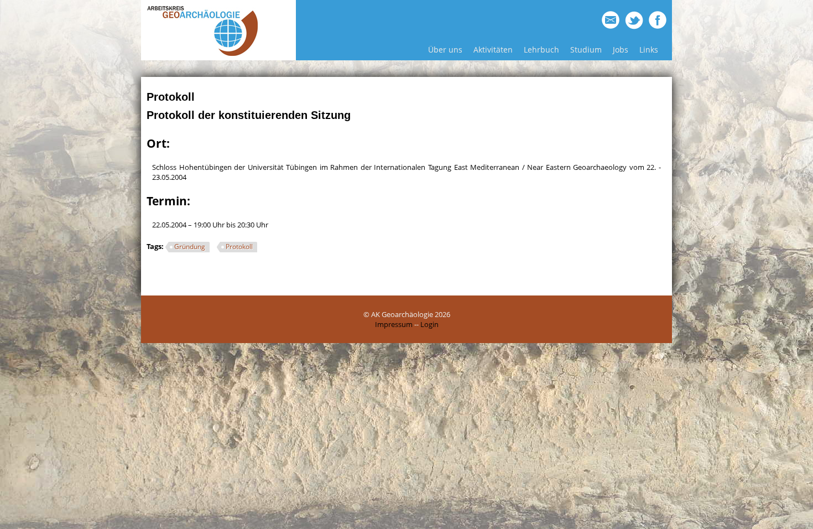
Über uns (445, 49)
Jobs (620, 49)
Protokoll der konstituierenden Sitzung (249, 115)
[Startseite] (202, 54)
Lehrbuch (541, 49)
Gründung (189, 246)
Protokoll (239, 246)
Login (429, 324)
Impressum (394, 324)
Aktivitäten (493, 49)
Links (648, 49)
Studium (586, 49)
